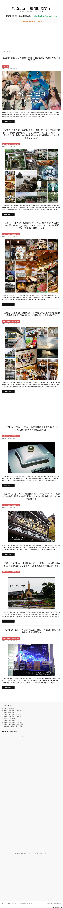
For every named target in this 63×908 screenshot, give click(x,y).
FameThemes (58, 903)
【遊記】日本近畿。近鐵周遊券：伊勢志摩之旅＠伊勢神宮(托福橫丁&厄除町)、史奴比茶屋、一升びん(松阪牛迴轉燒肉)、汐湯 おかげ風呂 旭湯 (31, 225)
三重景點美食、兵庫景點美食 (11, 144)
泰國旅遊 (5, 716)
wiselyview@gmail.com (41, 853)
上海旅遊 (4, 712)
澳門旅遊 (11, 710)
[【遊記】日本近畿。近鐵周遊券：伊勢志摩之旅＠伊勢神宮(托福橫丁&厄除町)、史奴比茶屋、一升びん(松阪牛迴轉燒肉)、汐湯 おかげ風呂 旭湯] (31, 266)
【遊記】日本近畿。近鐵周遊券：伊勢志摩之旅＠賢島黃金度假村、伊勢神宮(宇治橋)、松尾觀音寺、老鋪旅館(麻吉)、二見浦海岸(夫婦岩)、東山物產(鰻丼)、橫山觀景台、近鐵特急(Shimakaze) (31, 134)
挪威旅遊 (19, 722)
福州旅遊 (5, 714)
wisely (4, 68)
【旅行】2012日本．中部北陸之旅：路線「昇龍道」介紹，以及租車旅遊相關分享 (31, 631)
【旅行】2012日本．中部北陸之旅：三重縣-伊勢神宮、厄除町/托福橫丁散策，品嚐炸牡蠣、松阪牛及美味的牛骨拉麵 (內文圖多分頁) (31, 496)
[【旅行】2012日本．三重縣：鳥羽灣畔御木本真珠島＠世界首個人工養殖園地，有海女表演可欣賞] (31, 457)
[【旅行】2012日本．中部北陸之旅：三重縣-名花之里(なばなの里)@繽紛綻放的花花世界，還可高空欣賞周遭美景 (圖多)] (31, 593)
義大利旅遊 (12, 722)
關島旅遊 (5, 720)
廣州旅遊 (11, 714)
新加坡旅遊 (19, 716)
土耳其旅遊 (13, 724)
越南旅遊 (12, 716)
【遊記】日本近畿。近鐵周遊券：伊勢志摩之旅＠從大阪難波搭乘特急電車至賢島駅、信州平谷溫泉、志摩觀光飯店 (31, 314)
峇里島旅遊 (13, 718)
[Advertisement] (31, 37)
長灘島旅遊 (5, 718)
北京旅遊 (18, 710)
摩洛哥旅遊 (19, 726)
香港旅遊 (4, 710)
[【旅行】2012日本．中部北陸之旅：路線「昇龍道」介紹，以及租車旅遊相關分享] (31, 659)
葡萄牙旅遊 (20, 724)
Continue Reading (8, 121)
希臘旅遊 (5, 724)
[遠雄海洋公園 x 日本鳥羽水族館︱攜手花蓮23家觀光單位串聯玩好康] (31, 90)
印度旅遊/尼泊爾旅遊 (9, 726)
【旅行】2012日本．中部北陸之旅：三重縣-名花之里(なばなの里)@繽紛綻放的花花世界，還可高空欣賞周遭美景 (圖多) (31, 564)
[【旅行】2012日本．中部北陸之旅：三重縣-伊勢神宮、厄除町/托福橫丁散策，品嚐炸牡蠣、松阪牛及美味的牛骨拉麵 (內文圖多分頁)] (31, 526)
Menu (5, 2)
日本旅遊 (4, 708)
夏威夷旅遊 (12, 720)
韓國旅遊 (11, 708)
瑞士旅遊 (5, 722)
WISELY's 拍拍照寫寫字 (31, 8)
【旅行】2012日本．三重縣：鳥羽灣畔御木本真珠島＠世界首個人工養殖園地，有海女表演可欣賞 (31, 428)
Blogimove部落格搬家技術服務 (55, 907)
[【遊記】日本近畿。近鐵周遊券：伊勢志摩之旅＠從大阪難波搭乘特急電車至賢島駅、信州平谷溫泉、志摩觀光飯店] (31, 353)
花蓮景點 (5, 66)
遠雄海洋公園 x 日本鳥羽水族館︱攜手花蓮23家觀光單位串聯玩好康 (31, 59)
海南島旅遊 (11, 712)
